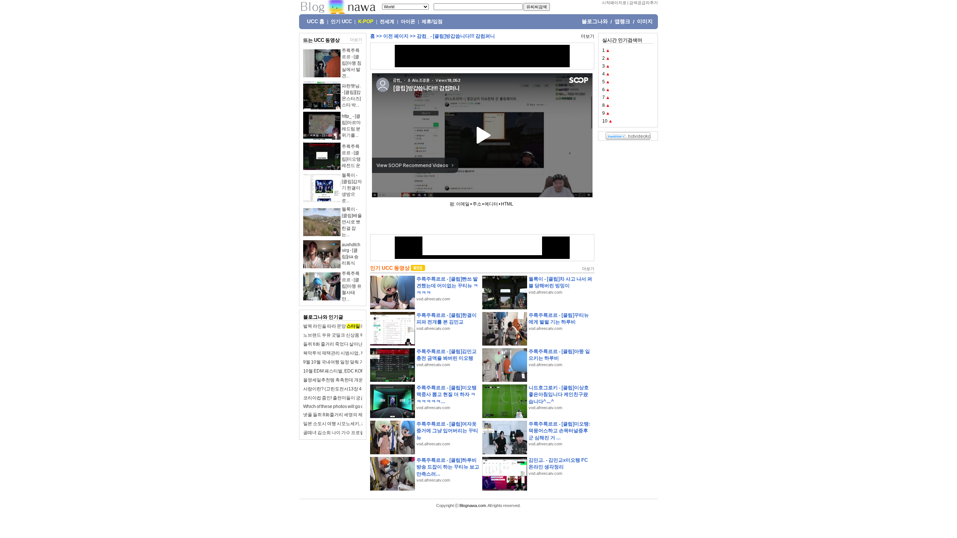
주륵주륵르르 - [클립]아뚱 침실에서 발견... (351, 63)
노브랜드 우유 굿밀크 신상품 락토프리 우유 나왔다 (352, 335)
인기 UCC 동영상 (390, 268)
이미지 (645, 21)
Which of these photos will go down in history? (348, 406)
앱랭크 (622, 21)
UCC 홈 (315, 21)
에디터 (491, 204)
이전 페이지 (396, 36)
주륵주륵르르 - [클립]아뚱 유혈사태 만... (351, 286)
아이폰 (408, 21)
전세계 (387, 21)
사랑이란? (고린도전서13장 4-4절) (337, 389)
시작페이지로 (614, 2)
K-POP (365, 21)
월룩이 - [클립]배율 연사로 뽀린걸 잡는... (352, 222)
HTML (507, 204)
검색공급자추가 (643, 2)
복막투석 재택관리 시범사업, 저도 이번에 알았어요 (352, 353)
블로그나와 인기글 (323, 317)
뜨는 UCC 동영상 (321, 40)
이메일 (463, 204)
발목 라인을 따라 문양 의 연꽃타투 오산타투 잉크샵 (359, 326)
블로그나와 (595, 21)
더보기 (356, 39)
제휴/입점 (432, 21)
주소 (477, 204)
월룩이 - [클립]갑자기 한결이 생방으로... (352, 188)
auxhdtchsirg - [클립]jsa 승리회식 (351, 254)
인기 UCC (341, 21)
